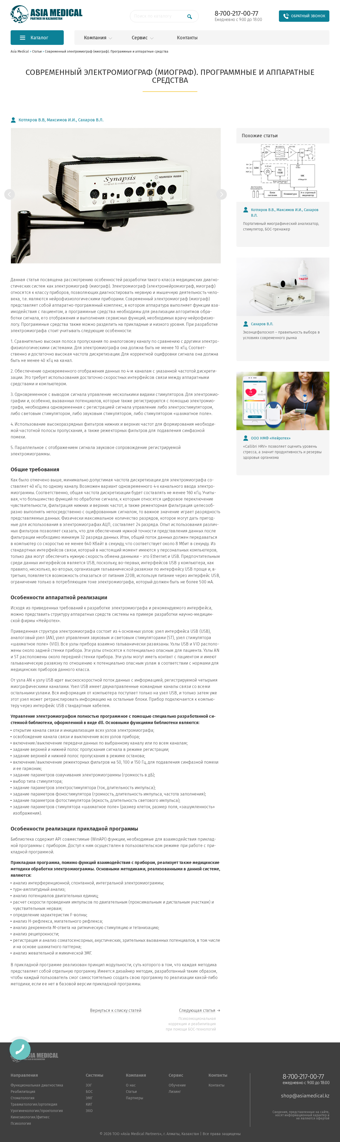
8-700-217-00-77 (236, 13)
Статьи (38, 51)
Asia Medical (21, 51)
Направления (24, 1075)
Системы (94, 1075)
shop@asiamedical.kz (305, 1096)
